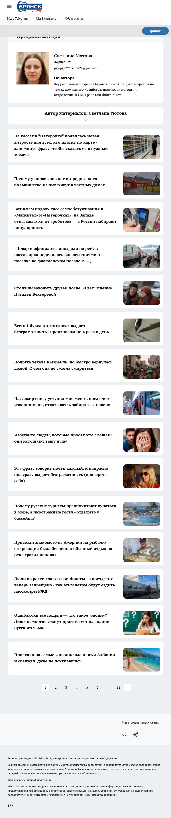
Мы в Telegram (17, 18)
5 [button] (87, 687)
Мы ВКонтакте (46, 18)
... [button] (108, 687)
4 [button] (77, 687)
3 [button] (66, 687)
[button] (127, 687)
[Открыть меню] (9, 6)
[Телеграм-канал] (135, 734)
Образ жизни (74, 18)
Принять (155, 31)
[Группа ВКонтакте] (124, 734)
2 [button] (56, 687)
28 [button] (118, 687)
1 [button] (45, 687)
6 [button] (98, 687)
